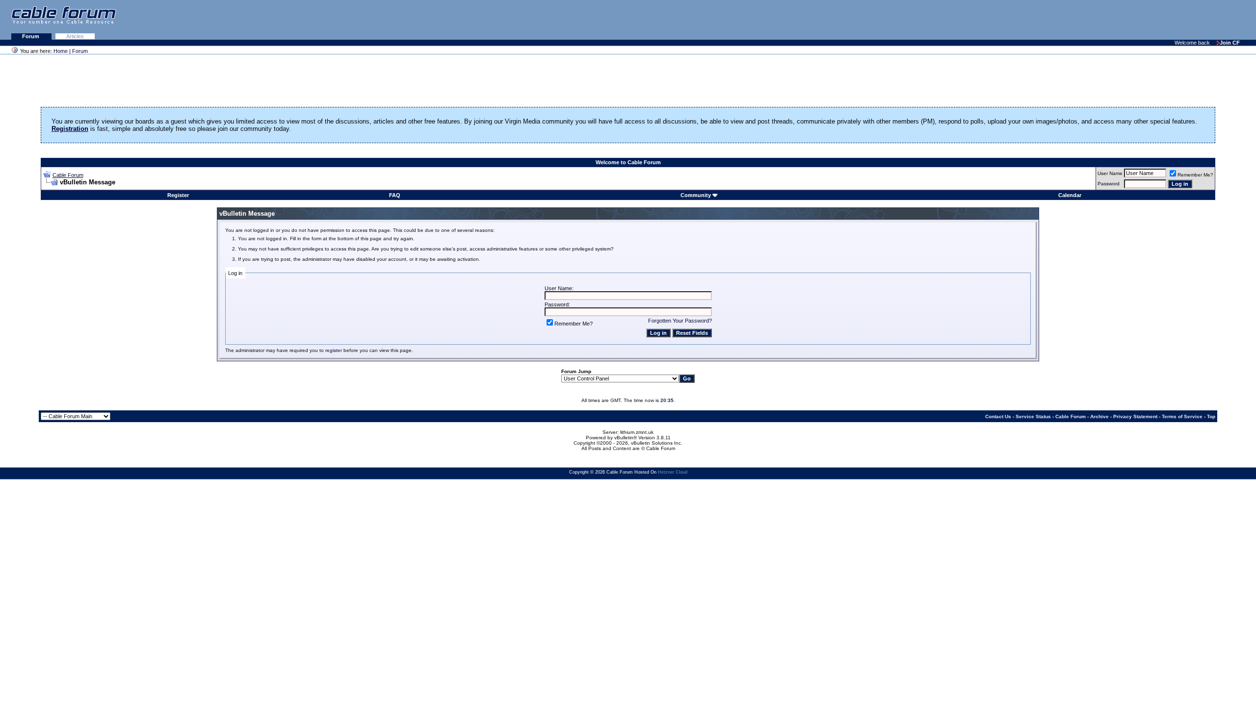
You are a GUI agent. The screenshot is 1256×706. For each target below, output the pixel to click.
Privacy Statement (1135, 416)
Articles (75, 36)
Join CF (1230, 43)
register (333, 350)
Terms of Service (1182, 416)
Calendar (1069, 195)
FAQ (394, 195)
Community (695, 195)
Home (60, 51)
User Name (1110, 173)
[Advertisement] (1136, 19)
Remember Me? (1195, 174)
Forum (31, 36)
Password (1109, 183)
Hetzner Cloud (672, 472)
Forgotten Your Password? (680, 321)
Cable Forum (67, 175)
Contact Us (998, 416)
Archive (1099, 416)
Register (178, 195)
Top (1211, 416)
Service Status (1033, 416)
